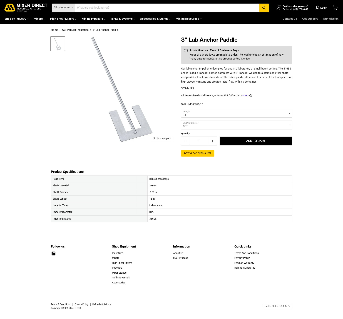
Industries (117, 253)
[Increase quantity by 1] (212, 141)
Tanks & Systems (121, 18)
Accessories (118, 282)
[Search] (264, 8)
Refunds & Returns (244, 267)
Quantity (185, 133)
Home (54, 29)
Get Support (310, 18)
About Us (178, 253)
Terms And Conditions (246, 253)
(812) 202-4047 (300, 9)
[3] (58, 44)
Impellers (117, 267)
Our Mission (331, 18)
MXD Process (180, 257)
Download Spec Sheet (197, 153)
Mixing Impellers (93, 18)
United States (276, 306)
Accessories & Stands (154, 18)
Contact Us (290, 18)
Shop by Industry (15, 18)
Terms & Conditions (61, 304)
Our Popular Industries (75, 29)
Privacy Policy (242, 257)
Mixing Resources (188, 18)
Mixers (38, 18)
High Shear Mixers (62, 18)
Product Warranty (244, 262)
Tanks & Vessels (121, 277)
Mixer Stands (119, 272)
